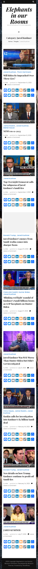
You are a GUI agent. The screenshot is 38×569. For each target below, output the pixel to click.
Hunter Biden (24, 292)
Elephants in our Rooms (19, 15)
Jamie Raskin (9, 126)
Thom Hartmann (24, 72)
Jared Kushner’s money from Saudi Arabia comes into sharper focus (17, 241)
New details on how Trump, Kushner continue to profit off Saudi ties (18, 476)
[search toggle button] (33, 1)
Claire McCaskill (10, 292)
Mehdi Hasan (9, 128)
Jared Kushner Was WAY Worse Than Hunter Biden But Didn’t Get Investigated (18, 360)
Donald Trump (9, 235)
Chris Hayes (8, 411)
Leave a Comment (13, 85)
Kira (6, 83)
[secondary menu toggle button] (4, 2)
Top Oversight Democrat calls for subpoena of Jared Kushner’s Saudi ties (18, 185)
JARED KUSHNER (12, 530)
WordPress (26, 565)
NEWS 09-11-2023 (12, 131)
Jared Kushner (9, 72)
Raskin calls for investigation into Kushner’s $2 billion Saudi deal (18, 419)
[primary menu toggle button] (19, 32)
